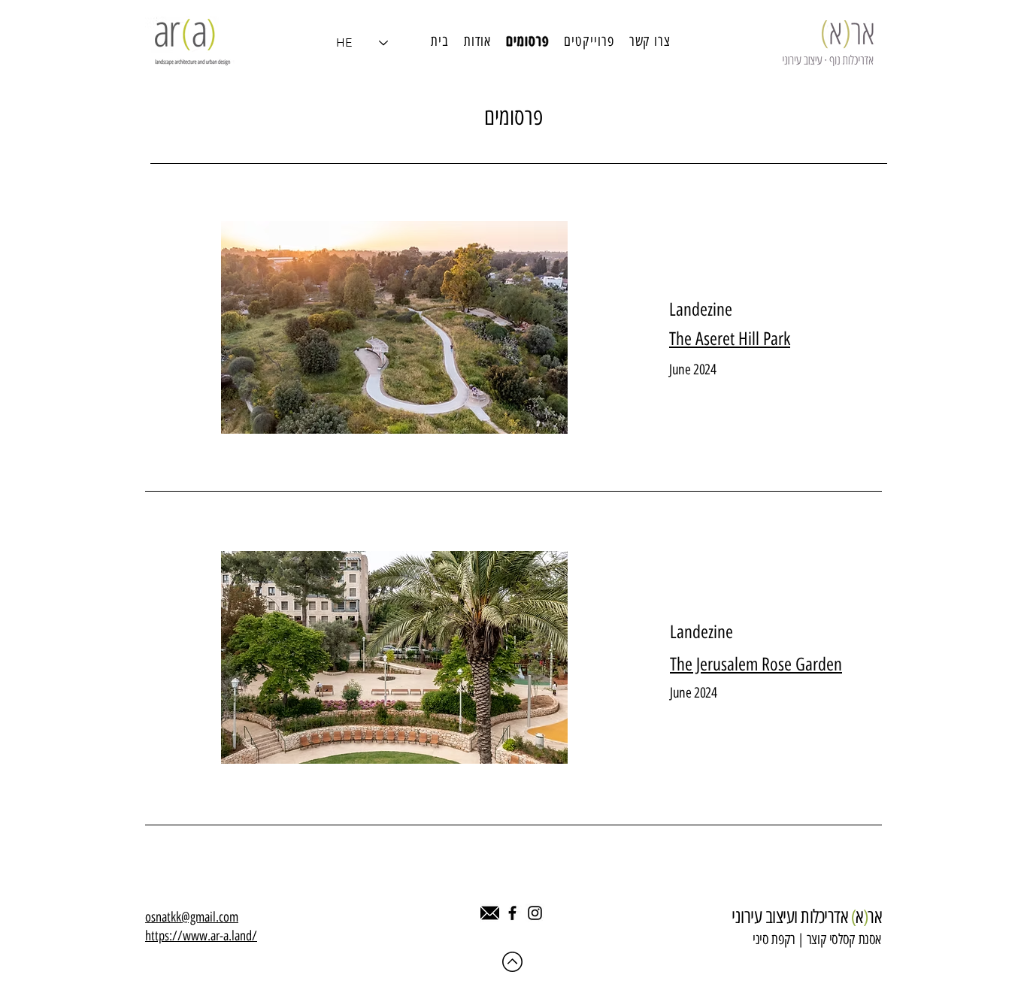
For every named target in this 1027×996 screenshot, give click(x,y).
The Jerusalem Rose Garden (756, 664)
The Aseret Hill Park (729, 339)
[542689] (489, 913)
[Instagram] (535, 913)
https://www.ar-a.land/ (201, 936)
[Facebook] (512, 913)
